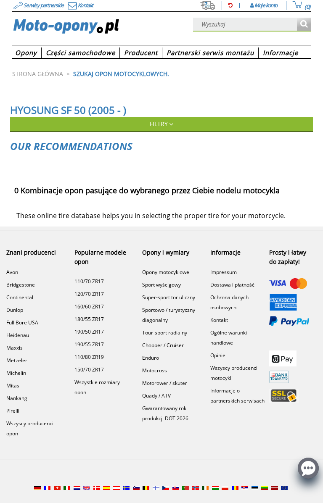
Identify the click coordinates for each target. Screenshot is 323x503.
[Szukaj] (304, 25)
